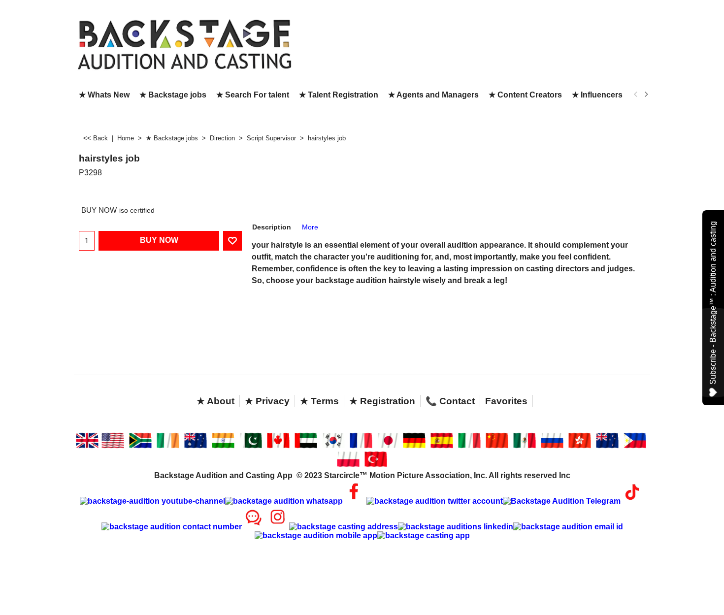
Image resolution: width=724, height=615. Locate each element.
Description (271, 227)
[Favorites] (232, 240)
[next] (645, 94)
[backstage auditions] (185, 43)
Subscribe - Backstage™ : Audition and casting (713, 303)
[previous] (635, 94)
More (310, 227)
